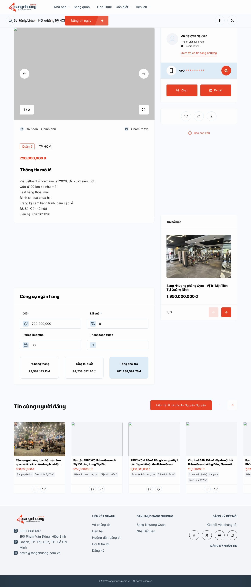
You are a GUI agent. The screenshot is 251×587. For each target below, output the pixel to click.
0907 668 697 (30, 531)
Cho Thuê (104, 7)
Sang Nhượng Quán (151, 525)
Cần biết (122, 7)
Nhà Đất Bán (146, 531)
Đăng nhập (27, 21)
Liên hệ (97, 531)
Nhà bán (60, 7)
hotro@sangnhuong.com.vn (40, 553)
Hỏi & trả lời (100, 544)
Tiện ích (141, 7)
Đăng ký (53, 21)
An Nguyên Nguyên (194, 35)
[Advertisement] (84, 254)
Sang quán (82, 7)
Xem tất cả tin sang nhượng (199, 53)
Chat (184, 90)
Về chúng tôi (101, 525)
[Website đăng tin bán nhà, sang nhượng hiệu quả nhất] (22, 7)
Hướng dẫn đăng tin (106, 538)
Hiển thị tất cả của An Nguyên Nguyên (181, 405)
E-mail (218, 90)
